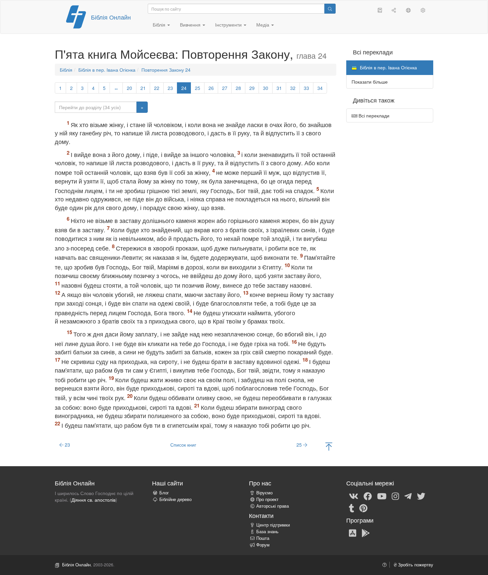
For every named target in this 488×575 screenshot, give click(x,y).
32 (292, 88)
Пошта (262, 538)
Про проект (267, 499)
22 (156, 88)
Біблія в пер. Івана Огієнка (106, 69)
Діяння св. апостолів (93, 499)
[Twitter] (421, 496)
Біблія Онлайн (111, 17)
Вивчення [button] (191, 24)
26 (211, 88)
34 (320, 88)
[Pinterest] (363, 508)
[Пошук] (330, 9)
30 (265, 88)
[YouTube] (381, 496)
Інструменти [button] (229, 24)
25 (197, 88)
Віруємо (264, 493)
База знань (267, 532)
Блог (164, 493)
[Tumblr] (351, 508)
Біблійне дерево (175, 499)
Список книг (183, 444)
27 (224, 88)
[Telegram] (408, 496)
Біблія (66, 69)
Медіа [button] (263, 24)
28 (238, 88)
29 (252, 88)
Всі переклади (373, 115)
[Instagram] (395, 496)
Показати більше (370, 81)
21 (143, 88)
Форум (263, 545)
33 (306, 88)
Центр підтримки (273, 525)
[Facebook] (368, 496)
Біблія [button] (160, 24)
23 (170, 88)
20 (129, 88)
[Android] (366, 533)
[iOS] (352, 533)
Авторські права (272, 506)
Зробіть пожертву (415, 565)
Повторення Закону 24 (166, 69)
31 (279, 88)
